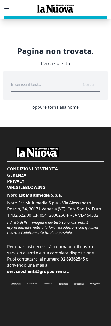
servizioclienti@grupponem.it (37, 271)
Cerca (88, 84)
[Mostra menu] (7, 7)
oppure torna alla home (55, 107)
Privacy (16, 181)
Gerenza (16, 175)
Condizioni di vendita (32, 169)
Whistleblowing (26, 187)
